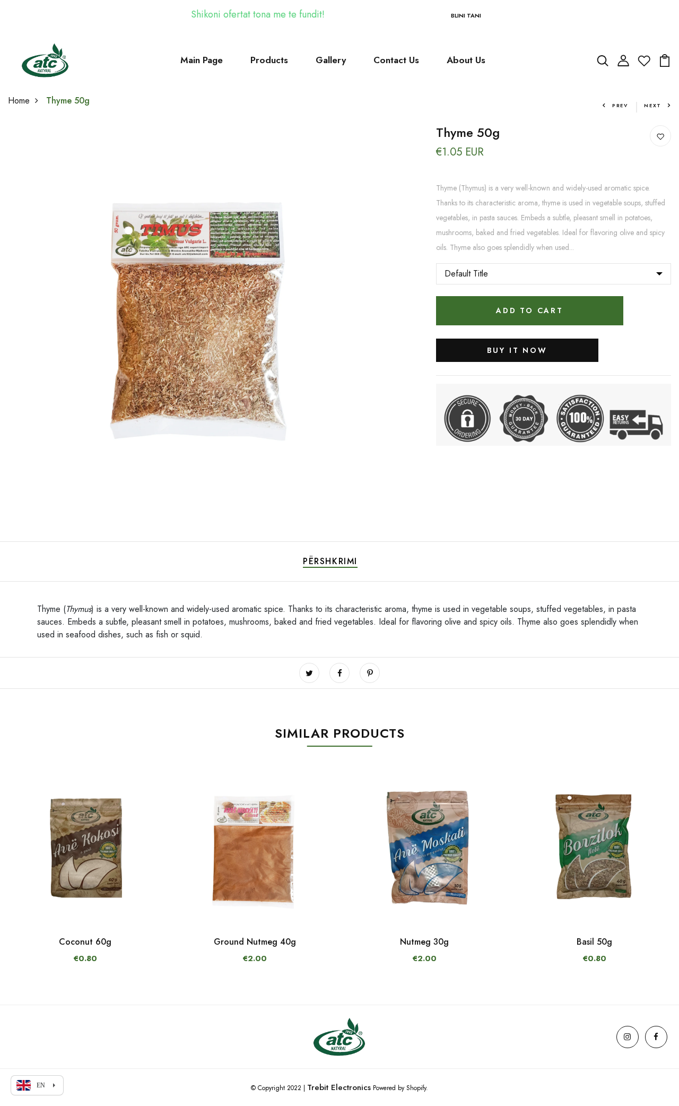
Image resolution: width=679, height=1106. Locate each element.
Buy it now (517, 350)
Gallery (331, 60)
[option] (85, 877)
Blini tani (466, 15)
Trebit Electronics (339, 1087)
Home (19, 100)
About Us (466, 60)
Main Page (201, 60)
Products (269, 60)
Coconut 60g (85, 942)
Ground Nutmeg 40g (255, 942)
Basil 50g (594, 942)
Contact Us (396, 60)
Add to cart (529, 310)
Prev (620, 105)
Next (652, 105)
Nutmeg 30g (424, 942)
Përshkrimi (330, 561)
